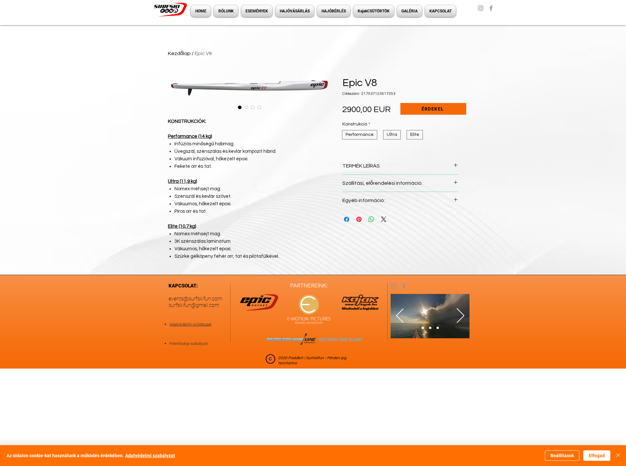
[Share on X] (384, 219)
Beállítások (562, 455)
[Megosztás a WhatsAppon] (371, 219)
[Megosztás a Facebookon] (346, 219)
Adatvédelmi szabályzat (150, 455)
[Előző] (400, 316)
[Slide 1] (423, 328)
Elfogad (597, 455)
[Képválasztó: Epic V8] (239, 107)
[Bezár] (618, 455)
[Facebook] (491, 8)
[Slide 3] (438, 328)
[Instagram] (480, 8)
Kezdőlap (179, 53)
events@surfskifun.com (195, 299)
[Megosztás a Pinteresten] (359, 219)
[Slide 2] (430, 328)
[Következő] (460, 316)
